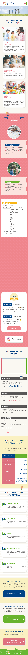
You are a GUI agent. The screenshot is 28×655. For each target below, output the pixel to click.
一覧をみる (13, 328)
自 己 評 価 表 (14, 619)
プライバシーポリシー (17, 651)
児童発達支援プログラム (14, 593)
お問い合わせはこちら (14, 641)
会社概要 (8, 651)
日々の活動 (7, 304)
